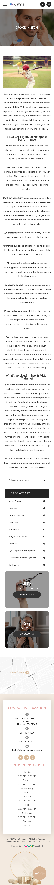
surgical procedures (18, 537)
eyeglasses (14, 522)
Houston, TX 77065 (27, 721)
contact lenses (16, 515)
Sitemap (46, 842)
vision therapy (16, 501)
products (13, 544)
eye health (14, 529)
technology (14, 565)
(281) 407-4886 (27, 733)
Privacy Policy (34, 842)
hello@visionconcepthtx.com (27, 750)
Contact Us (27, 634)
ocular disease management (22, 558)
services (13, 508)
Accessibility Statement (15, 842)
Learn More (27, 594)
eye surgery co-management (22, 551)
